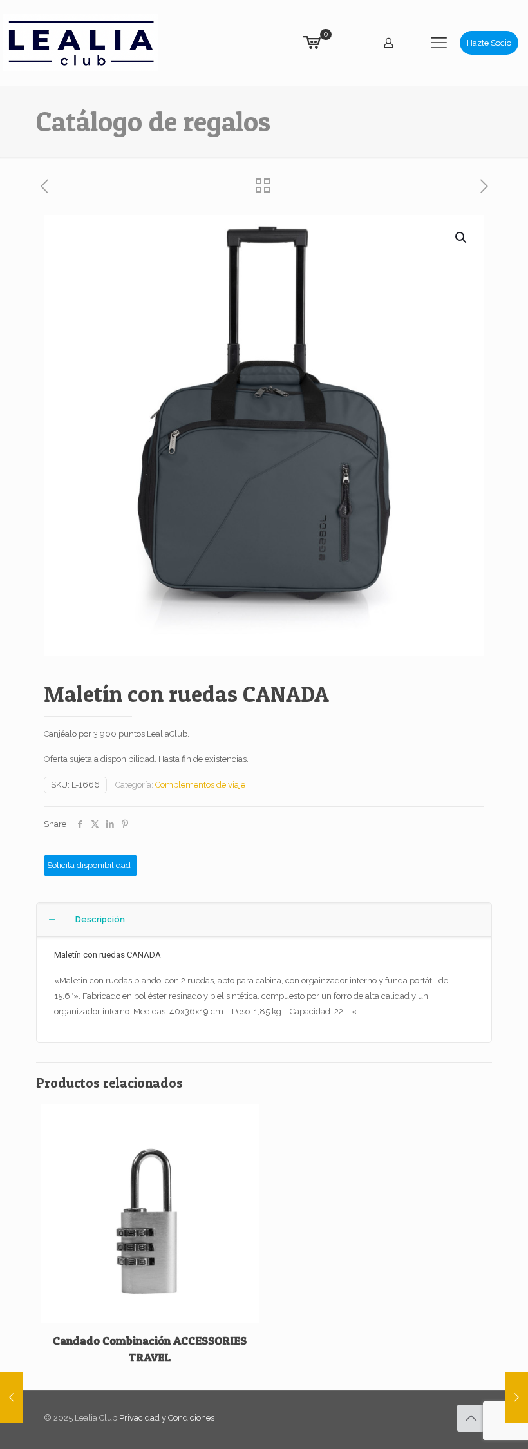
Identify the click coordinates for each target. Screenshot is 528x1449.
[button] (462, 238)
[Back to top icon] (470, 1418)
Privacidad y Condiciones (166, 1418)
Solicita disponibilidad (89, 865)
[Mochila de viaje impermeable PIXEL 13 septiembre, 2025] (516, 1397)
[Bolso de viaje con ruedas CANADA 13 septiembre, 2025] (11, 1397)
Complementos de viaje (200, 785)
